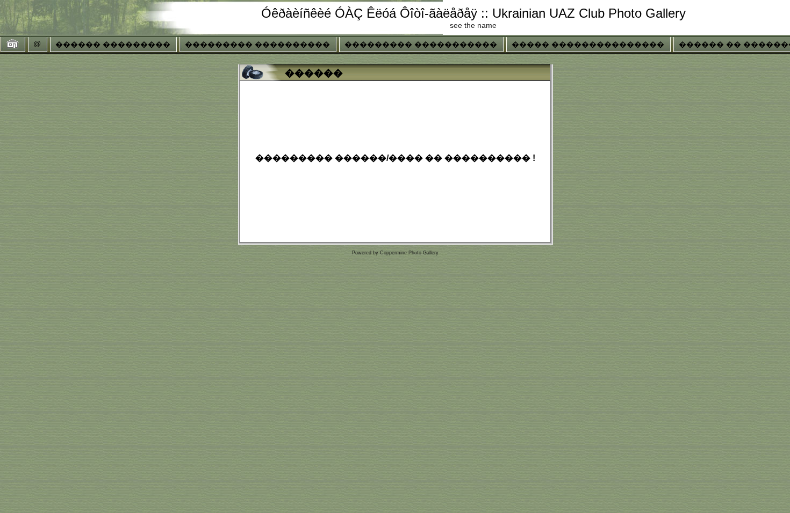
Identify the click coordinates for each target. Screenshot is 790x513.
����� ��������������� (588, 44)
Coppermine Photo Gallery (409, 252)
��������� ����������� (420, 44)
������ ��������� (112, 44)
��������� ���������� (257, 44)
